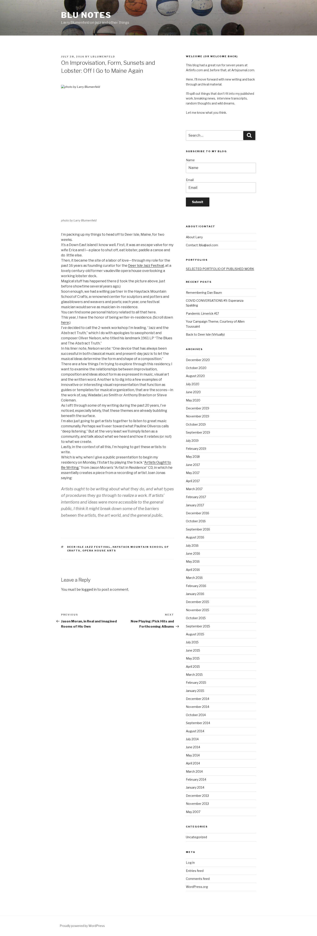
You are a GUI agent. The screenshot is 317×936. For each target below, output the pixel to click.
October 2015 (196, 618)
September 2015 (198, 626)
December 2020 (198, 360)
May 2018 (193, 456)
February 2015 (196, 682)
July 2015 (192, 642)
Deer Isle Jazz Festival (146, 266)
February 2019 (196, 448)
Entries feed (195, 871)
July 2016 (192, 545)
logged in (89, 589)
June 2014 (193, 747)
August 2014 (195, 731)
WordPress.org (197, 887)
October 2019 (196, 424)
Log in (190, 862)
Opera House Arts (99, 550)
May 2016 (193, 561)
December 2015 (197, 602)
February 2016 (196, 586)
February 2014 (196, 779)
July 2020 (192, 384)
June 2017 (193, 465)
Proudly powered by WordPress (82, 926)
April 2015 (193, 666)
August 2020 (195, 376)
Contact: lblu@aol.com (202, 245)
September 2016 (198, 529)
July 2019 (192, 440)
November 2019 (197, 416)
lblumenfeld (103, 56)
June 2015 (193, 650)
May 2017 (192, 473)
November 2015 (197, 610)
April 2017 (193, 481)
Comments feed (198, 879)
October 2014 (196, 715)
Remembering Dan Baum (204, 292)
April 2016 (193, 569)
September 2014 (198, 723)
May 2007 (193, 812)
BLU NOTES (86, 15)
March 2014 (194, 771)
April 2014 (193, 763)
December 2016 (197, 513)
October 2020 (196, 368)
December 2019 (197, 408)
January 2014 (195, 787)
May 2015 (193, 658)
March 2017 (194, 489)
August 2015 (195, 634)
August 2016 (195, 537)
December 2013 (197, 795)
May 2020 (193, 400)
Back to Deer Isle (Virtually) (205, 334)
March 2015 (194, 674)
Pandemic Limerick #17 (202, 313)
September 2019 (198, 432)
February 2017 (196, 497)
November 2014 (197, 707)
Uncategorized (196, 837)
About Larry (194, 237)
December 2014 (197, 699)
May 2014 (193, 755)
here (65, 322)
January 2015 (195, 691)
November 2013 (197, 803)
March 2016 (194, 577)
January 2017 (195, 505)
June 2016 (193, 553)
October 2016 (196, 521)
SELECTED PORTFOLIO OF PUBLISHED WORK (220, 269)
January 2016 (195, 594)
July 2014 (192, 739)
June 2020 (193, 392)
